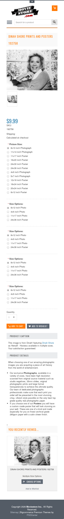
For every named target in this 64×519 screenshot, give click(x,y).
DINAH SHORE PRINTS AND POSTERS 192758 (32, 469)
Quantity (11, 311)
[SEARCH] (54, 22)
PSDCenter (32, 515)
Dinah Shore (48, 342)
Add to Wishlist (32, 488)
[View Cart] (54, 8)
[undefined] (32, 89)
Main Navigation (9, 22)
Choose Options (34, 481)
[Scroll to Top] (0, 494)
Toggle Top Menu (32, 1)
